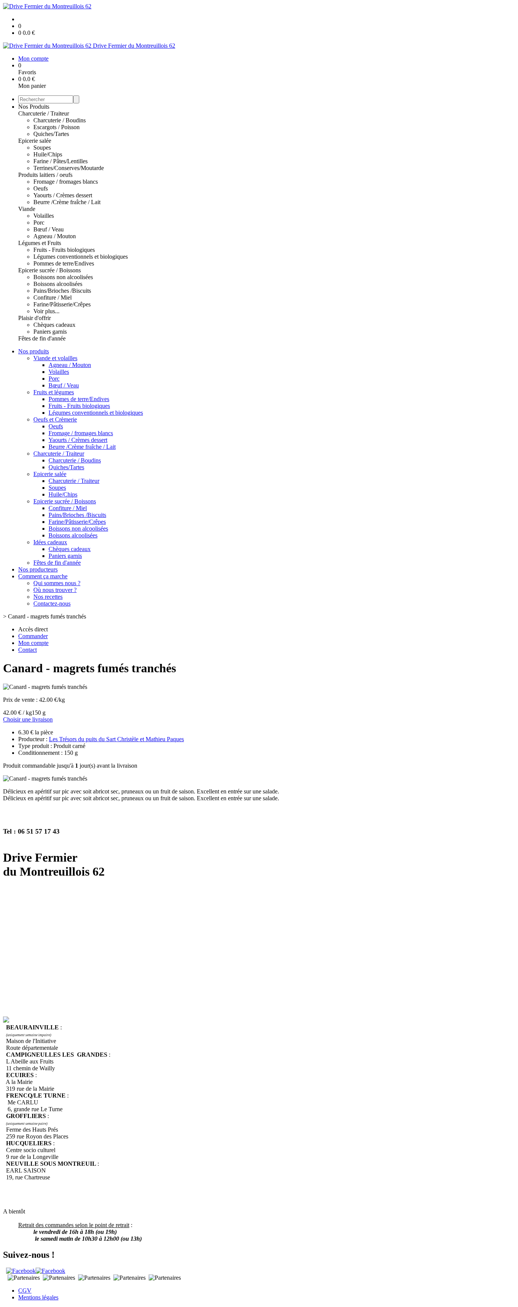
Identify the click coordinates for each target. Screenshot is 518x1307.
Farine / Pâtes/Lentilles (60, 161)
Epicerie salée (34, 140)
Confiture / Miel (52, 297)
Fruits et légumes (53, 392)
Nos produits (33, 351)
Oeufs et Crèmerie (55, 419)
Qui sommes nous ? (56, 583)
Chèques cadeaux (54, 325)
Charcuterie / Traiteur (43, 113)
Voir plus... (46, 311)
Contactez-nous (52, 603)
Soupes (42, 147)
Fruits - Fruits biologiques (64, 250)
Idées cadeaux (50, 542)
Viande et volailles (55, 358)
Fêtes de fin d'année (42, 338)
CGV (24, 1290)
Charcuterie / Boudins (59, 120)
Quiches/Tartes (51, 134)
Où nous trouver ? (55, 590)
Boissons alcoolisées (57, 284)
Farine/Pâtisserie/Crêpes (62, 304)
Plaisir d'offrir (34, 318)
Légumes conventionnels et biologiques (80, 256)
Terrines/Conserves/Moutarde (68, 168)
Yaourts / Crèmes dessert (62, 195)
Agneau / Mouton (54, 236)
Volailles (43, 215)
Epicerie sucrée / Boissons (49, 270)
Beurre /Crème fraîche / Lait (66, 202)
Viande (26, 209)
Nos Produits (33, 106)
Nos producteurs (38, 569)
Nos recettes (48, 596)
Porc (38, 222)
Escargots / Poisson (56, 127)
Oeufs (40, 188)
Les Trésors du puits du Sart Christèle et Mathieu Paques (116, 739)
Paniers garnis (50, 331)
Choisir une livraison (28, 719)
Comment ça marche (42, 576)
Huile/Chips (47, 154)
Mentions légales (38, 1297)
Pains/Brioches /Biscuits (62, 290)
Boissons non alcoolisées (63, 277)
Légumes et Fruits (39, 243)
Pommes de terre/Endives (63, 263)
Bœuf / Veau (48, 229)
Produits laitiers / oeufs (45, 175)
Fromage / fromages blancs (65, 181)
